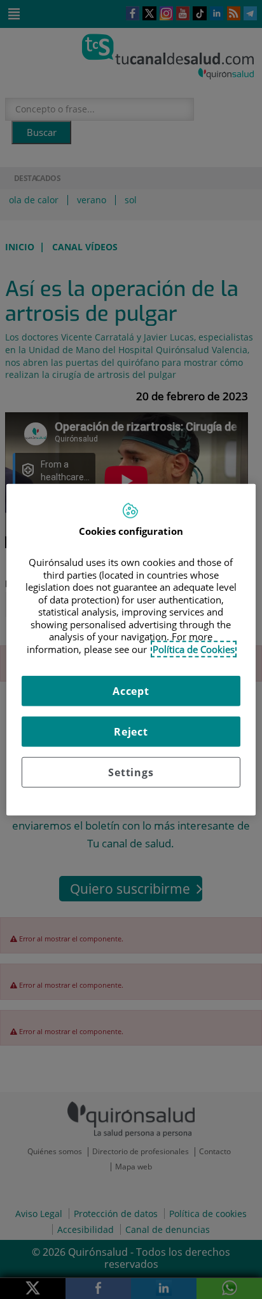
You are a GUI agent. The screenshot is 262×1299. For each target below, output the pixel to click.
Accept (131, 691)
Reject (131, 732)
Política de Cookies (194, 648)
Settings (130, 772)
